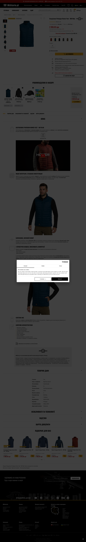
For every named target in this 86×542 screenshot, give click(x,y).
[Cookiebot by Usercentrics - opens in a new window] (63, 262)
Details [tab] (43, 265)
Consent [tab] (25, 265)
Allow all (59, 279)
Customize (42, 279)
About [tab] (60, 265)
